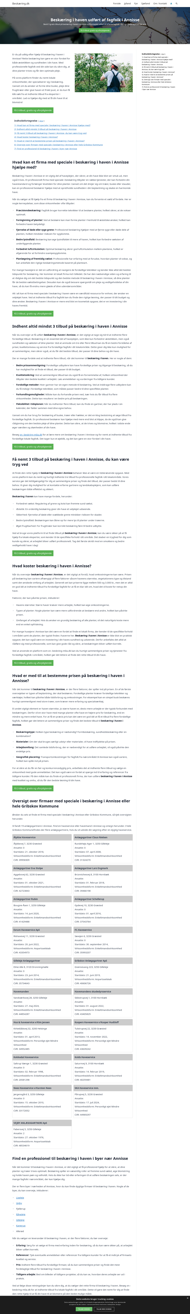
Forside (117, 3)
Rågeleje (20, 1214)
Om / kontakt (160, 3)
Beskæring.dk (20, 3)
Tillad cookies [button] (84, 1309)
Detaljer (118, 1304)
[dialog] (95, 1305)
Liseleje (20, 1197)
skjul (41, 121)
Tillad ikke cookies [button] (104, 1309)
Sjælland (145, 3)
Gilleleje (20, 1219)
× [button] (187, 1298)
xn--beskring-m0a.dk (31, 434)
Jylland (127, 3)
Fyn (136, 3)
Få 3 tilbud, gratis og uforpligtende (95, 30)
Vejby (19, 1203)
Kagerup (21, 1225)
